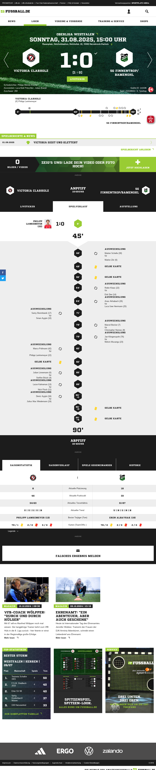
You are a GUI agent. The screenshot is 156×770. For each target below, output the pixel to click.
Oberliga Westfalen (75, 34)
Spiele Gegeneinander (97, 465)
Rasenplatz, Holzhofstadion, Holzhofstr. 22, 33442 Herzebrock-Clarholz (75, 44)
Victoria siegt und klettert (56, 142)
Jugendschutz (57, 763)
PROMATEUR (7, 3)
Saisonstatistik (21, 465)
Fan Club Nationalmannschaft (47, 3)
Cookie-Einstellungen (91, 763)
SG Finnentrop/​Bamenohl (124, 72)
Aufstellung (129, 206)
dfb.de (17, 3)
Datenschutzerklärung (22, 763)
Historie (135, 465)
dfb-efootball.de (28, 3)
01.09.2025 (8, 142)
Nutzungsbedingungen (40, 763)
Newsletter (85, 3)
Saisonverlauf (59, 465)
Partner (63, 3)
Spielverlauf (78, 206)
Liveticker (77, 79)
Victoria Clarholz (31, 70)
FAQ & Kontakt (73, 3)
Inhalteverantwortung (73, 763)
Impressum (6, 763)
